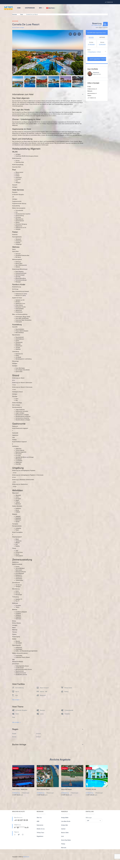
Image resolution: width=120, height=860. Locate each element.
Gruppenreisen (30, 8)
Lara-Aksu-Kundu (65, 821)
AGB (38, 821)
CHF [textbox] (88, 820)
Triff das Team (40, 832)
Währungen (89, 817)
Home (19, 8)
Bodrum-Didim (65, 832)
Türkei (21, 14)
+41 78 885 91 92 (109, 2)
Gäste (89, 49)
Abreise (102, 42)
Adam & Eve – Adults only (19, 789)
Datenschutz (40, 825)
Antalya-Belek (64, 817)
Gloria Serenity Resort (43, 789)
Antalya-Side (64, 825)
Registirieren (40, 836)
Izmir (62, 836)
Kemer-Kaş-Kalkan (66, 840)
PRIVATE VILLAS (91, 789)
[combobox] (94, 820)
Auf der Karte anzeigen (18, 27)
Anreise (91, 42)
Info (40, 8)
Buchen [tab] (91, 37)
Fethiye (63, 844)
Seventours (96, 72)
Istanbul (63, 829)
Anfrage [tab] (102, 37)
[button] (79, 71)
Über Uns (39, 817)
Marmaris (63, 847)
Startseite (14, 14)
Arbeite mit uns (40, 829)
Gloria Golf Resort (66, 789)
